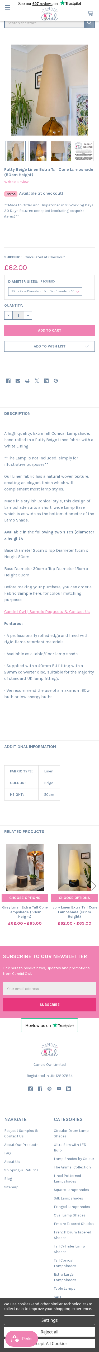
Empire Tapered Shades (74, 1223)
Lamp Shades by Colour (74, 1159)
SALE (58, 1297)
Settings (49, 1320)
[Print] (27, 381)
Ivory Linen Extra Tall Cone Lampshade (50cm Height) (74, 912)
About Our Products (21, 1144)
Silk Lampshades (68, 1198)
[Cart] (91, 13)
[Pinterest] (56, 381)
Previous (5, 886)
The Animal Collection (72, 1167)
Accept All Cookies (49, 1343)
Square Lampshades (71, 1190)
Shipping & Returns (21, 1170)
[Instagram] (30, 1089)
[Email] (18, 381)
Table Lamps (65, 1288)
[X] (37, 381)
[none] (49, 90)
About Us (12, 1161)
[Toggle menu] (7, 7)
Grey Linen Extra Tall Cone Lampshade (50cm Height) (25, 912)
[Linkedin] (46, 381)
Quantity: (13, 305)
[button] (49, 346)
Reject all (49, 1332)
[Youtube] (59, 1089)
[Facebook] (8, 381)
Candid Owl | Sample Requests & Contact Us (47, 611)
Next (93, 886)
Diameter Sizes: (31, 281)
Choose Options (24, 897)
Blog (8, 1178)
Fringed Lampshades (72, 1207)
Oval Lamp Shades (70, 1215)
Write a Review (16, 182)
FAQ (7, 1153)
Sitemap (11, 1187)
